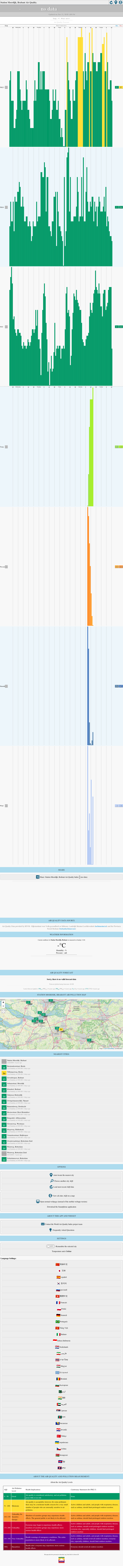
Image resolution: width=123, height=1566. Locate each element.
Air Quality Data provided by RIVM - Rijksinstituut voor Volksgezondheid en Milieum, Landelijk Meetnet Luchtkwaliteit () (54, 926)
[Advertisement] (61, 899)
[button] (61, 1031)
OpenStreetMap (109, 1048)
